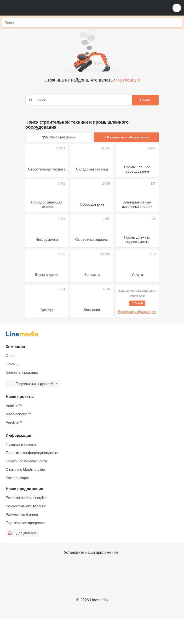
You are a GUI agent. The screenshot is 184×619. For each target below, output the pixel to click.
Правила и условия (22, 444)
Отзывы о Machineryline (25, 469)
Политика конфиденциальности (32, 453)
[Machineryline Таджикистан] (33, 8)
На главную (128, 80)
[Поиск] (177, 22)
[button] (177, 8)
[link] (137, 301)
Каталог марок (17, 478)
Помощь (12, 364)
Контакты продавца (22, 372)
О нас (10, 356)
